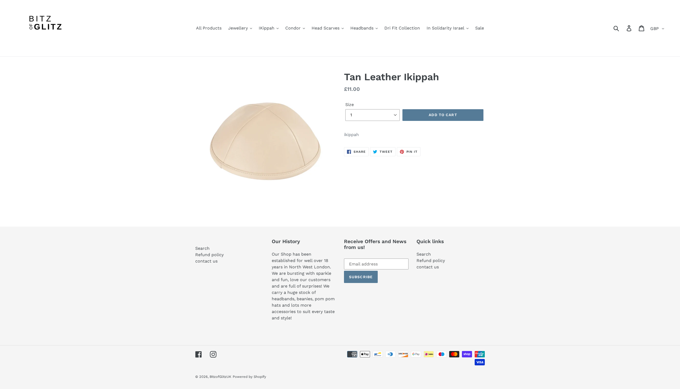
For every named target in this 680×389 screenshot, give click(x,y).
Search (202, 248)
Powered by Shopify (249, 377)
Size (349, 104)
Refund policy (209, 254)
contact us (206, 261)
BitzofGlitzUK (220, 377)
